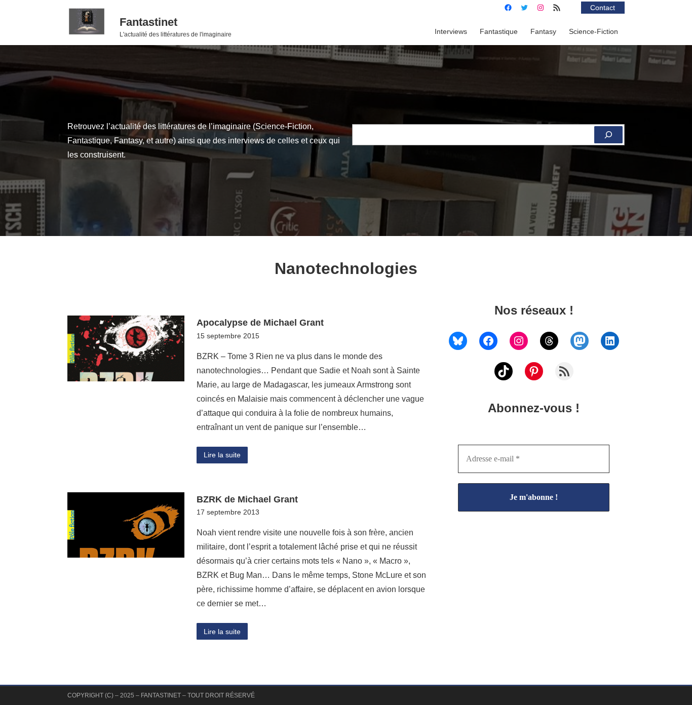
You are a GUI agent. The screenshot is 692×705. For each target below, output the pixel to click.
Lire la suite (222, 455)
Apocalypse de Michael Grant (260, 322)
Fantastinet (148, 22)
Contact (602, 8)
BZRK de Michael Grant (247, 499)
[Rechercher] (608, 134)
